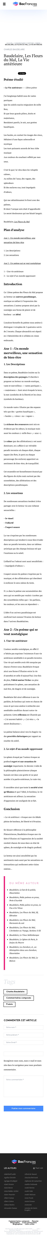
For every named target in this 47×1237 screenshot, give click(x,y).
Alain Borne (8, 1188)
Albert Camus (9, 1198)
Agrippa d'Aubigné (10, 1181)
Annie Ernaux (30, 1201)
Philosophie (15, 1223)
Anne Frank (29, 1198)
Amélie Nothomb (31, 1184)
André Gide (29, 1191)
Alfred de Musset (31, 1174)
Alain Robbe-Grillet (11, 1191)
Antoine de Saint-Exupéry (31, 1209)
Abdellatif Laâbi (10, 1174)
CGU (38, 1228)
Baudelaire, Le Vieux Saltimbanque (24, 935)
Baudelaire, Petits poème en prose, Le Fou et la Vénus (25, 906)
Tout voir (39, 1168)
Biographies (17, 1224)
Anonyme (28, 1205)
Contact (35, 1230)
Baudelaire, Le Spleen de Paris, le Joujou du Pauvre (23, 941)
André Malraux (30, 1194)
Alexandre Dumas (10, 1208)
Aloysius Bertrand (31, 1177)
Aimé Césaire (9, 1184)
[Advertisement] (23, 23)
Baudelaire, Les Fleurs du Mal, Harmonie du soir (22, 921)
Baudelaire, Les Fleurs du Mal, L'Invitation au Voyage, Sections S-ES (25, 929)
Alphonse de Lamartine (33, 1181)
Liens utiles (29, 1224)
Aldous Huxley (9, 1205)
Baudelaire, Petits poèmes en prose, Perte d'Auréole (24, 899)
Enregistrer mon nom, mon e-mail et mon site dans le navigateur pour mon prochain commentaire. (23, 1065)
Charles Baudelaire (15, 992)
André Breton (29, 1188)
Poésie (37, 43)
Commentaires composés (24, 43)
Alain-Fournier (9, 1194)
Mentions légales (14, 1230)
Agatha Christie (10, 1177)
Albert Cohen (9, 1201)
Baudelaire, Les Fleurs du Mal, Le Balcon (23, 959)
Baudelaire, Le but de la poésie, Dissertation (22, 891)
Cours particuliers (29, 1223)
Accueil (10, 43)
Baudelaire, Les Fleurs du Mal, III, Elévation (23, 914)
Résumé (35, 1221)
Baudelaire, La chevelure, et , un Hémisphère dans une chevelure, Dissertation (23, 950)
